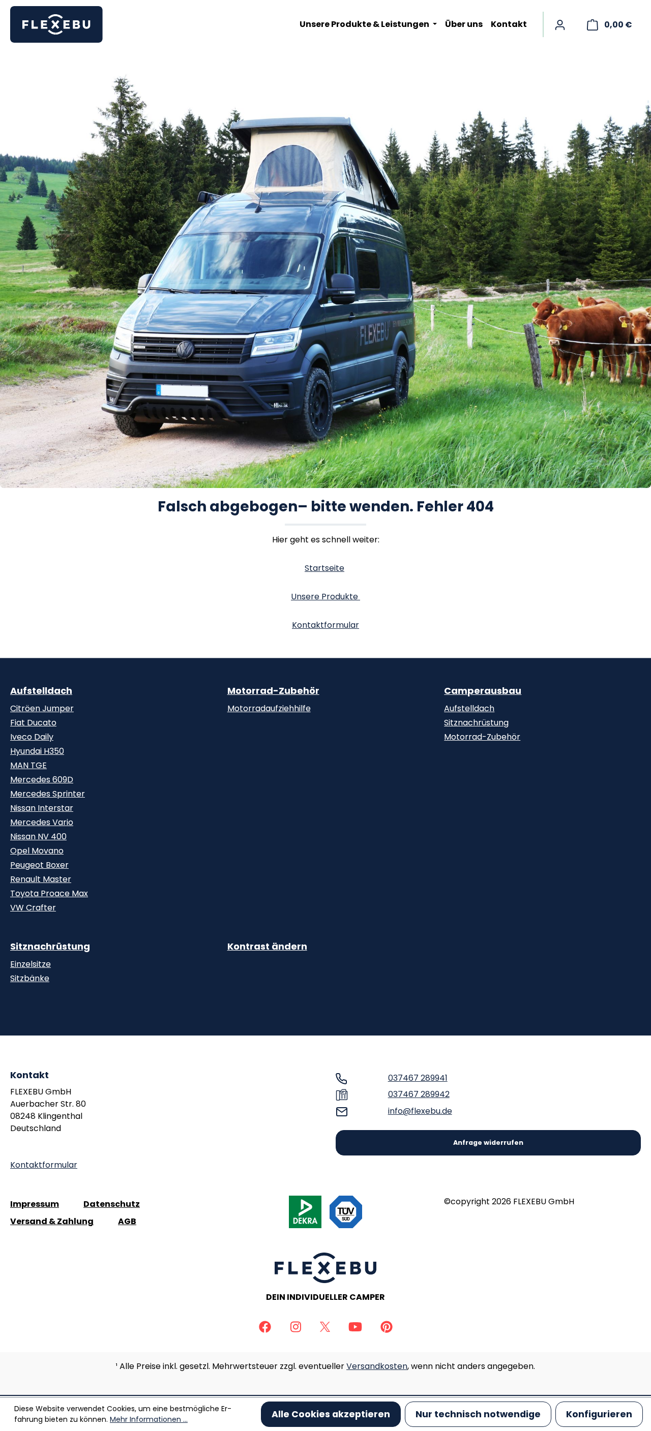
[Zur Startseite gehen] (61, 24)
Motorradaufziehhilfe (269, 708)
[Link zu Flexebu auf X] (325, 1326)
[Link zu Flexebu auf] (265, 1326)
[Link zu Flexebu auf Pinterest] (386, 1326)
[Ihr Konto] (560, 24)
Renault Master (40, 879)
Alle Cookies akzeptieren (331, 1414)
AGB (127, 1221)
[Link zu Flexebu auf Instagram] (295, 1326)
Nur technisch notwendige (478, 1414)
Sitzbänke (29, 978)
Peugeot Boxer (39, 865)
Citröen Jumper (42, 708)
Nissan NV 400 (38, 836)
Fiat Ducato (33, 722)
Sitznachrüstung (476, 722)
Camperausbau (482, 690)
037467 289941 (418, 1078)
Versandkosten (376, 1366)
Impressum (34, 1204)
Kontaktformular (325, 625)
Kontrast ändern (267, 946)
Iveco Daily (31, 737)
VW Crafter (33, 908)
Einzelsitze (30, 964)
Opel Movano (37, 851)
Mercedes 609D (41, 779)
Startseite (324, 568)
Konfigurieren (599, 1414)
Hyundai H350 (37, 751)
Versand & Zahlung (52, 1221)
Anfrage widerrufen (488, 1142)
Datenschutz (111, 1204)
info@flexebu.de (420, 1111)
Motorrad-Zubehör (273, 690)
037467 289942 (419, 1094)
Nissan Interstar (41, 808)
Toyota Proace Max (49, 893)
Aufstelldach (41, 690)
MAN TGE (28, 765)
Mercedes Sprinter (47, 794)
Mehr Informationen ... (149, 1419)
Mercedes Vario (41, 822)
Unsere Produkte (325, 596)
